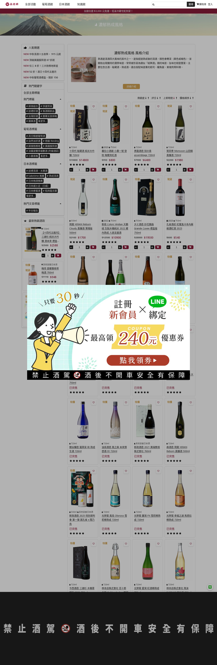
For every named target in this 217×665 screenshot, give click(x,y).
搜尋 (191, 4)
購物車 (202, 4)
